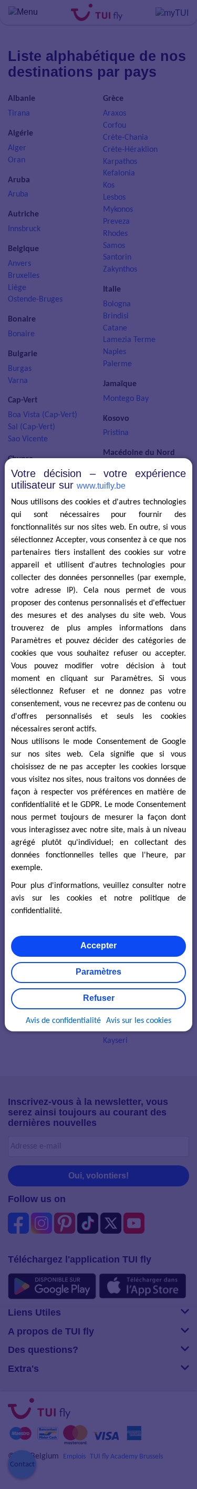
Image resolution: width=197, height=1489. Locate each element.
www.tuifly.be (101, 485)
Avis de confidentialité (63, 1021)
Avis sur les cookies (138, 1021)
